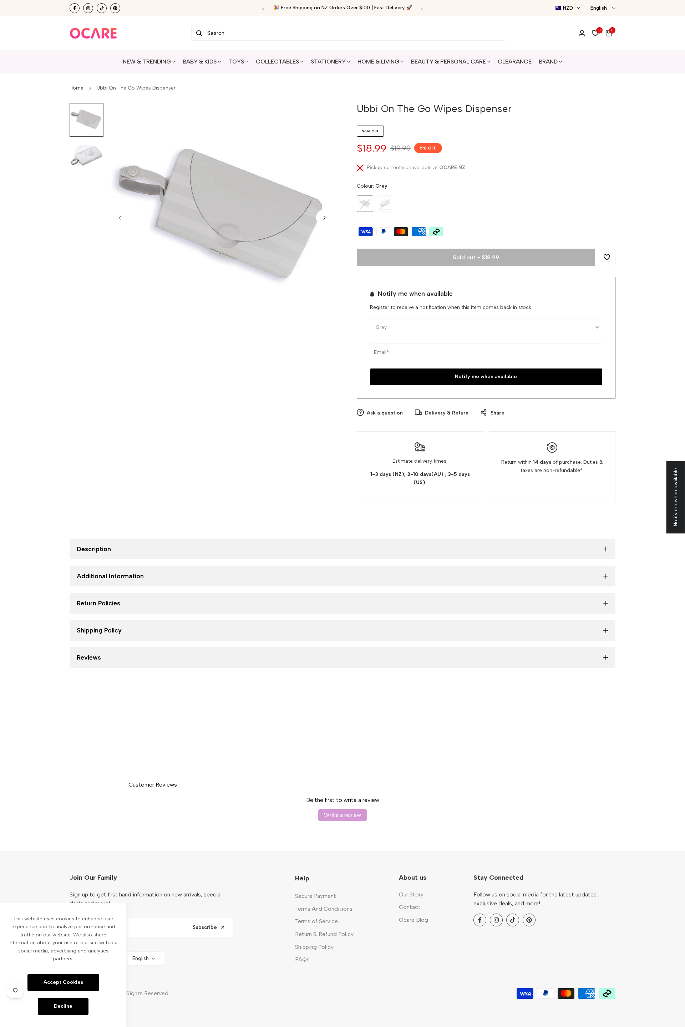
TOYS (236, 61)
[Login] (582, 33)
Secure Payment (315, 896)
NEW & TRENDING (147, 61)
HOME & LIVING (378, 61)
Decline (63, 1006)
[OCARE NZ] (93, 33)
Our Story (411, 894)
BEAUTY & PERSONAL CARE (448, 61)
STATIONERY (328, 61)
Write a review (342, 815)
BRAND (548, 61)
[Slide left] (120, 217)
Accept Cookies (63, 982)
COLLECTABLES (277, 61)
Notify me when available (486, 376)
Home (76, 88)
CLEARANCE (515, 61)
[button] (606, 257)
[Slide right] (324, 217)
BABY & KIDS (200, 61)
